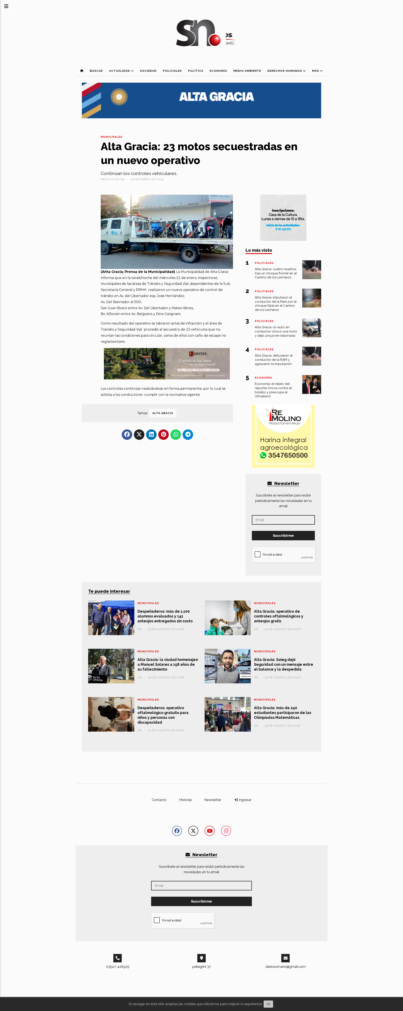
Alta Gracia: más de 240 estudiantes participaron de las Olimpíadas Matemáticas (282, 713)
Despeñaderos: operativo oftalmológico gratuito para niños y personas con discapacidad (162, 715)
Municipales (111, 136)
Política (195, 70)
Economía (218, 70)
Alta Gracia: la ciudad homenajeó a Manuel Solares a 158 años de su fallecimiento (167, 664)
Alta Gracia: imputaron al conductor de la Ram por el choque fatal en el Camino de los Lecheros (276, 304)
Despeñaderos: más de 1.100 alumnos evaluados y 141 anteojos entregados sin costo (165, 616)
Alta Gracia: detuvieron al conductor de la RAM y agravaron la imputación (274, 360)
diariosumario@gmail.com (286, 967)
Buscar (96, 70)
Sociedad (148, 70)
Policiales (172, 70)
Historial (185, 800)
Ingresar (244, 800)
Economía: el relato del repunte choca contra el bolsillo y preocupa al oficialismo (273, 390)
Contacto (159, 800)
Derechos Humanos (285, 70)
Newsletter (286, 483)
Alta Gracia (162, 413)
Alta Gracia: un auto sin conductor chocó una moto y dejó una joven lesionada (276, 331)
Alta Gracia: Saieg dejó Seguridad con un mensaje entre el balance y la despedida (283, 664)
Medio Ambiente (247, 70)
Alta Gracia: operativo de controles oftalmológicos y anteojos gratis (278, 616)
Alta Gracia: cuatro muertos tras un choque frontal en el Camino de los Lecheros (276, 273)
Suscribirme (283, 536)
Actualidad (120, 70)
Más (316, 70)
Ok (268, 1004)
